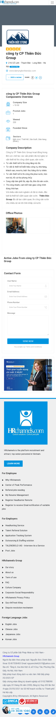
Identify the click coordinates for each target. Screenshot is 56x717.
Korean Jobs (11, 639)
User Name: (12, 281)
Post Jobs (10, 550)
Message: (11, 313)
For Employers (9, 518)
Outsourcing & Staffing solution (19, 540)
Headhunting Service (14, 525)
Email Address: (13, 292)
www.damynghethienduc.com (22, 71)
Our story (9, 567)
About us (9, 572)
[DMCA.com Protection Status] (10, 701)
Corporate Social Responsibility (19, 592)
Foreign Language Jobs (14, 617)
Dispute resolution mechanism (19, 607)
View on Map (14, 66)
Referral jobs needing (15, 490)
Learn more (13, 463)
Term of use (11, 577)
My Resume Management (17, 495)
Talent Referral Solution (16, 530)
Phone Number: (13, 302)
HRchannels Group (12, 560)
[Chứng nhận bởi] (28, 701)
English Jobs (11, 624)
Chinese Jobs (11, 629)
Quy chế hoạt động (14, 602)
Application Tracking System (18, 535)
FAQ (7, 582)
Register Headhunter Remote (18, 500)
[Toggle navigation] (52, 2)
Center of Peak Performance (18, 485)
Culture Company (13, 587)
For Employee (9, 473)
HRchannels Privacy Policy (17, 597)
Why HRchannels (13, 480)
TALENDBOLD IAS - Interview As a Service (25, 545)
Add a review (15, 77)
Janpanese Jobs (12, 634)
